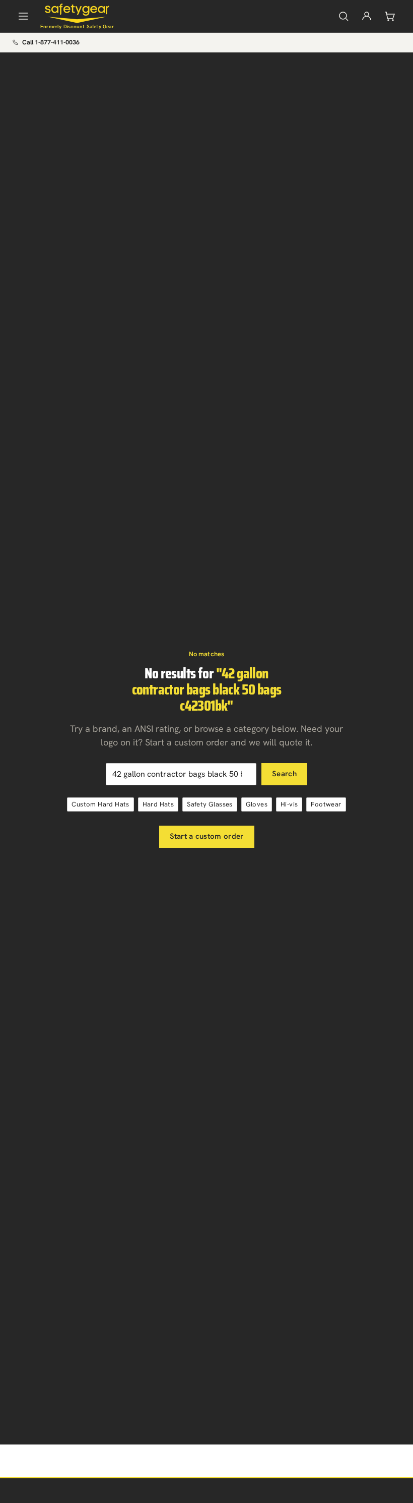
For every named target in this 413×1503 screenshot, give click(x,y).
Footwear (326, 804)
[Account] (367, 16)
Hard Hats (158, 804)
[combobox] (181, 774)
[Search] (343, 16)
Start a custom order (207, 836)
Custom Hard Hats (100, 804)
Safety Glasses (209, 804)
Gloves (256, 804)
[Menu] (23, 16)
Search (284, 774)
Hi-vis (289, 804)
